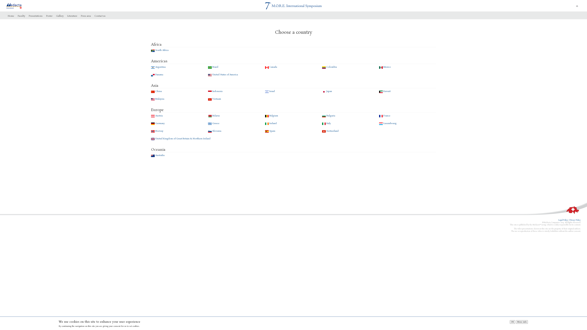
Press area (86, 16)
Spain (272, 131)
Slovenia (216, 131)
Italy (328, 123)
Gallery (60, 16)
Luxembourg (390, 123)
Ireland (273, 123)
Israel (272, 91)
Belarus (216, 115)
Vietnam (216, 99)
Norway (159, 131)
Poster (49, 16)
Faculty (21, 16)
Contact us (99, 16)
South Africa (161, 50)
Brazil (215, 67)
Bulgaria (330, 115)
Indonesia (217, 91)
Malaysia (159, 99)
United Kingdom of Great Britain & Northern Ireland (182, 138)
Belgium (273, 115)
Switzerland (332, 131)
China (158, 91)
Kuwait (387, 91)
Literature (72, 16)
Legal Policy (563, 220)
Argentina (160, 67)
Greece (215, 123)
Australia (159, 155)
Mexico (387, 67)
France (386, 115)
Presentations (35, 16)
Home (11, 16)
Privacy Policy (574, 220)
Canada (273, 67)
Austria (159, 115)
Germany (160, 123)
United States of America (225, 74)
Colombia (331, 67)
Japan (329, 91)
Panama (159, 74)
